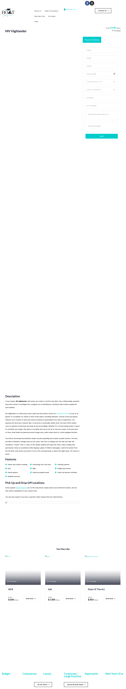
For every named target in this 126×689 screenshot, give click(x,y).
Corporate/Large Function (72, 675)
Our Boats (51, 16)
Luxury (47, 673)
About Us (37, 11)
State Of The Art (96, 589)
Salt (50, 589)
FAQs (36, 21)
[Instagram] (92, 3)
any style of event (62, 413)
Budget (6, 673)
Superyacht (91, 673)
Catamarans (30, 673)
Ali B (10, 589)
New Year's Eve (114, 673)
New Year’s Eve (39, 16)
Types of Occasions (51, 11)
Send (101, 136)
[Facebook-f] (87, 3)
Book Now (29, 598)
